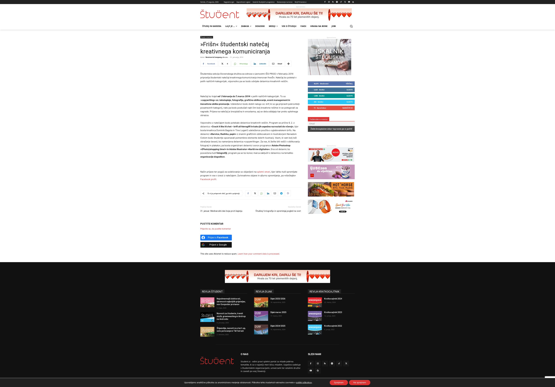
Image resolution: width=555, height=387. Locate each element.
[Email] (275, 193)
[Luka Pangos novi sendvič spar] (331, 163)
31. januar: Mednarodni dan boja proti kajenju (221, 211)
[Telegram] (281, 193)
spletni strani (263, 171)
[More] (288, 64)
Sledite (350, 90)
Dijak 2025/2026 (277, 299)
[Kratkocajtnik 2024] (315, 302)
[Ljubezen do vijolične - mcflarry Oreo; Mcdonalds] (331, 180)
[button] (351, 26)
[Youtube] (349, 2)
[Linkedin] (268, 193)
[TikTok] (341, 2)
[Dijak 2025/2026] (261, 302)
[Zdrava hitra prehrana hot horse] (331, 198)
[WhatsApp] (261, 193)
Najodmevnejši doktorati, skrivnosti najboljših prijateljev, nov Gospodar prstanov (231, 301)
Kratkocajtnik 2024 (333, 299)
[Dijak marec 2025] (261, 316)
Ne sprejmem (359, 382)
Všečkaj (349, 84)
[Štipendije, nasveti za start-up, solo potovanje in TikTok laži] (207, 332)
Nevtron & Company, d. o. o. (217, 57)
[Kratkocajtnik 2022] (315, 329)
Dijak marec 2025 (278, 312)
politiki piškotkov (304, 382)
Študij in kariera (206, 37)
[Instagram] (329, 2)
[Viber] (288, 193)
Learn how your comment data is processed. (259, 253)
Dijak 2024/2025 (277, 326)
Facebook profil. (208, 179)
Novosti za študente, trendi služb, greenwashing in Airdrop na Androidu (231, 316)
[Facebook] (325, 2)
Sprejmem (339, 382)
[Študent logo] (223, 14)
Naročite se (347, 108)
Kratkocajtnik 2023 (333, 312)
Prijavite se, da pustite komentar (215, 228)
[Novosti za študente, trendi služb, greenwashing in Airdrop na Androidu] (207, 317)
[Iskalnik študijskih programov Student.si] (329, 74)
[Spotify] (337, 2)
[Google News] (353, 2)
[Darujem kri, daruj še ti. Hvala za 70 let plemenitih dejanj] (301, 14)
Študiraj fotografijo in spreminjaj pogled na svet (278, 211)
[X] (345, 2)
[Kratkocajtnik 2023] (315, 316)
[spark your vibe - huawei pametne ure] (331, 215)
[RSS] (333, 2)
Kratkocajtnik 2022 (333, 326)
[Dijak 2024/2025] (261, 329)
